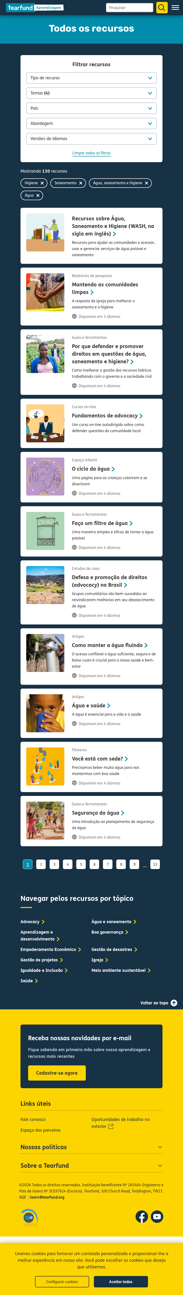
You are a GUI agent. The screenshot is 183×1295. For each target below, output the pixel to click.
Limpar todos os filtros (91, 153)
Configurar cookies (62, 1282)
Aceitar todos (120, 1282)
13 (155, 864)
